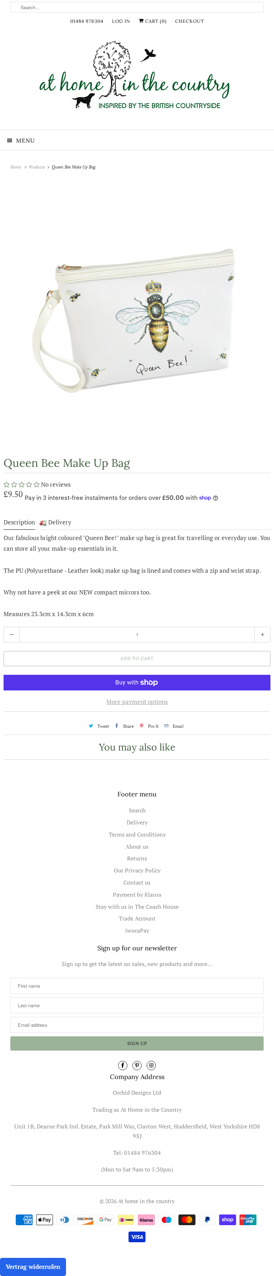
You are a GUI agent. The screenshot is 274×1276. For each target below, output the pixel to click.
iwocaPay (137, 930)
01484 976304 (86, 21)
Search (137, 810)
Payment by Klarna (137, 894)
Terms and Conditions (137, 834)
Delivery (137, 822)
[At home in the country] (137, 80)
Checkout (189, 21)
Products (37, 167)
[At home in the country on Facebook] (122, 1065)
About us (137, 846)
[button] (22, 484)
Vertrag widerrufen (33, 1266)
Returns (137, 858)
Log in (121, 21)
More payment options (137, 702)
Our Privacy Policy (137, 870)
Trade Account (137, 918)
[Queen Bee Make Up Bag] (137, 312)
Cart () (155, 21)
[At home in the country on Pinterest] (137, 1065)
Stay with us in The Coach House (137, 907)
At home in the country (146, 1201)
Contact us (137, 882)
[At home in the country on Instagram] (151, 1065)
